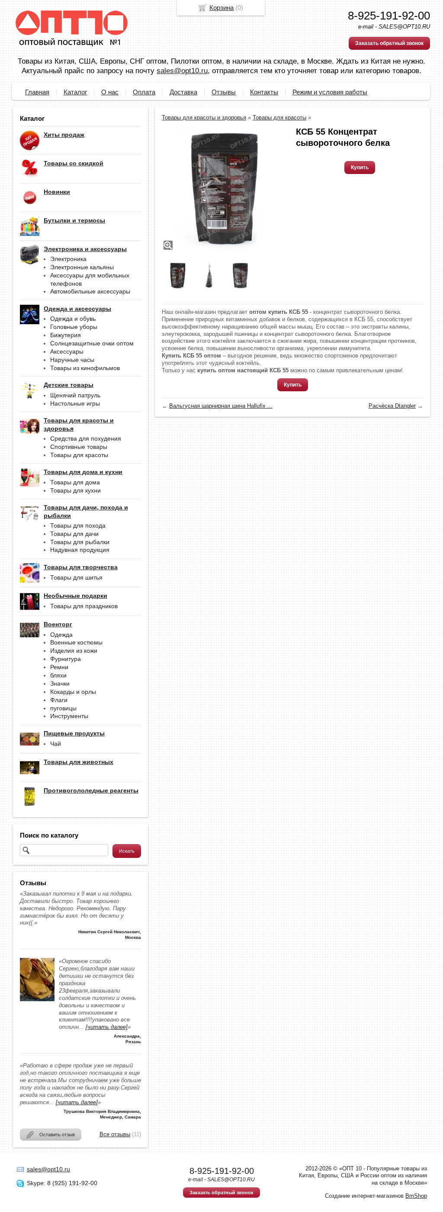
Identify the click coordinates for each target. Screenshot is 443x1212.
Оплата (144, 92)
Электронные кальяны (82, 267)
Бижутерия (65, 335)
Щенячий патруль (75, 395)
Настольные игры (75, 403)
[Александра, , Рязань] (37, 999)
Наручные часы (72, 359)
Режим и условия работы (329, 92)
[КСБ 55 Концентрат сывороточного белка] (224, 188)
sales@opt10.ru (182, 71)
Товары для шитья (76, 577)
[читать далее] (107, 1027)
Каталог (75, 92)
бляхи (58, 675)
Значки (60, 683)
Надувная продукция (79, 549)
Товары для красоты (79, 454)
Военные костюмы (76, 642)
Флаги (58, 699)
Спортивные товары (78, 446)
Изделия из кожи (73, 650)
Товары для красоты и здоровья (204, 117)
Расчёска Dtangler (392, 406)
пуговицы (63, 708)
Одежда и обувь (73, 318)
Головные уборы (73, 326)
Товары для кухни (75, 490)
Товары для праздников (84, 606)
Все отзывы (115, 1134)
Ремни (59, 667)
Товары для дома (75, 482)
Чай (55, 743)
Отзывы (224, 92)
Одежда (61, 634)
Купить (360, 167)
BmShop (416, 1196)
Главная (37, 92)
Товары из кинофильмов (85, 367)
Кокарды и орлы (73, 691)
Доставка (183, 92)
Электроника (68, 258)
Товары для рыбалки (79, 541)
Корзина (221, 7)
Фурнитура (65, 658)
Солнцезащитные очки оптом (92, 343)
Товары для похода (78, 525)
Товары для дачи (74, 533)
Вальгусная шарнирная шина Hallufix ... (221, 406)
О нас (110, 92)
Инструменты (69, 715)
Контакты (264, 92)
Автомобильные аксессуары (90, 291)
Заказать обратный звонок (389, 43)
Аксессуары (66, 351)
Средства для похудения (85, 438)
